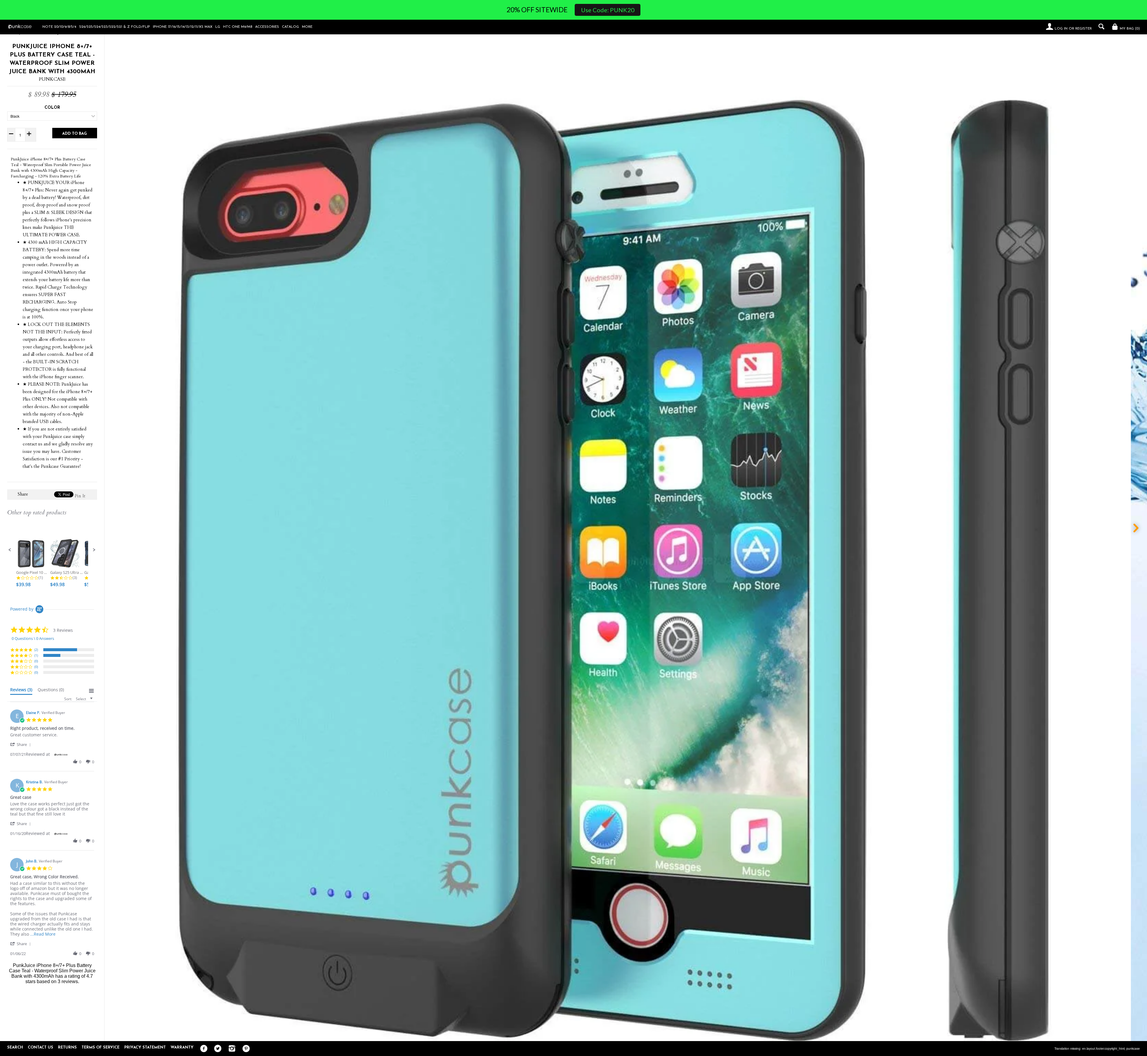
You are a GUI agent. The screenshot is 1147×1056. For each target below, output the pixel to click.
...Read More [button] (43, 934)
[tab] (21, 691)
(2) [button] (36, 649)
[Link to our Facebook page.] (202, 1049)
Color (52, 107)
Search (15, 1047)
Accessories (267, 27)
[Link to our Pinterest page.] (244, 1049)
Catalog (290, 27)
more (307, 27)
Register (1083, 28)
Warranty (182, 1047)
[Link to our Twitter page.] (216, 1049)
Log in (1061, 28)
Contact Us (40, 1047)
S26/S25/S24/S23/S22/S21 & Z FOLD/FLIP (114, 27)
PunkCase (52, 79)
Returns (67, 1047)
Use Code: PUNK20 (607, 9)
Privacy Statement (145, 1047)
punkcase (1133, 1048)
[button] (10, 550)
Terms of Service (100, 1047)
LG (217, 27)
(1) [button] (36, 655)
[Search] (1100, 26)
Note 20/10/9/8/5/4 (59, 27)
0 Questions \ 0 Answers (33, 638)
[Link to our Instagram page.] (230, 1049)
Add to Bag (74, 134)
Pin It (80, 496)
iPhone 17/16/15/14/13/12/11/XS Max (182, 27)
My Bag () (1129, 28)
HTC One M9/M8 (237, 27)
